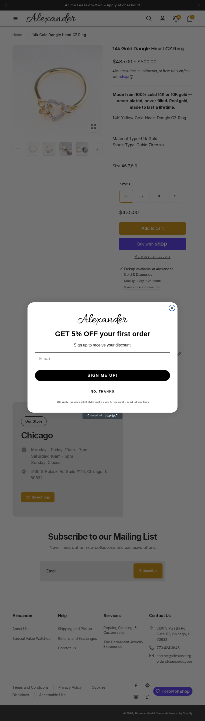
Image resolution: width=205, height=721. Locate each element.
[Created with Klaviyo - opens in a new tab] (102, 416)
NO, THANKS (102, 391)
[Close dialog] (172, 308)
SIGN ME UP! (103, 375)
